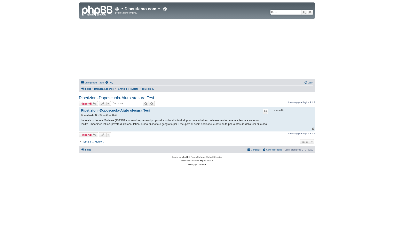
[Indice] (97, 10)
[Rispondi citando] (265, 111)
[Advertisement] (197, 49)
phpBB (185, 157)
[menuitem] (109, 82)
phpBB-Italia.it (206, 161)
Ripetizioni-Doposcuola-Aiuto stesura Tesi (116, 98)
